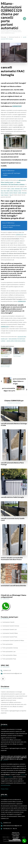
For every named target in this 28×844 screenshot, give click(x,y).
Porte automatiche (7, 644)
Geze (2, 193)
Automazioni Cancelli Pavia (9, 637)
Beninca (16, 191)
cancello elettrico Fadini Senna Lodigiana (15, 341)
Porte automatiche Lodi (8, 651)
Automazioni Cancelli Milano (10, 633)
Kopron (6, 195)
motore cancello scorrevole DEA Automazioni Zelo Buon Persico (12, 558)
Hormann (24, 193)
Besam (15, 193)
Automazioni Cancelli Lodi (9, 629)
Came (12, 188)
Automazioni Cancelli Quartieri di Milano (13, 640)
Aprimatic (17, 188)
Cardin (19, 193)
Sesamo (6, 193)
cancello (23, 774)
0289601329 (16, 106)
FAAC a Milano (8, 777)
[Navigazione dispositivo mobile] (24, 18)
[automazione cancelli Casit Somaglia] (18, 351)
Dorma (11, 193)
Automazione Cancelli (8, 622)
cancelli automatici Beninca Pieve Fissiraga (12, 463)
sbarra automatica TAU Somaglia (5, 355)
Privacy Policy (4, 789)
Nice (5, 191)
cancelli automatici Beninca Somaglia (5, 365)
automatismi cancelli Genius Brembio (13, 586)
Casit (2, 195)
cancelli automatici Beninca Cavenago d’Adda (14, 424)
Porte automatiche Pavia (9, 659)
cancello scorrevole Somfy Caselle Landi (12, 519)
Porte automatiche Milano (9, 655)
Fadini (8, 191)
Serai (19, 191)
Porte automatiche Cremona (10, 648)
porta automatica (5, 785)
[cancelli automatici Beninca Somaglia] (6, 361)
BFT (21, 188)
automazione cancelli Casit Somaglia (18, 355)
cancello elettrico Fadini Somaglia (12, 497)
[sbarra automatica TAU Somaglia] (6, 351)
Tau (10, 195)
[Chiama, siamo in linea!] (24, 841)
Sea (2, 191)
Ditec (11, 191)
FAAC (8, 188)
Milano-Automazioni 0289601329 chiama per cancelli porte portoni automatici (11, 15)
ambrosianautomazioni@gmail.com (12, 673)
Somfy (25, 188)
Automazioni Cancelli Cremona (10, 626)
